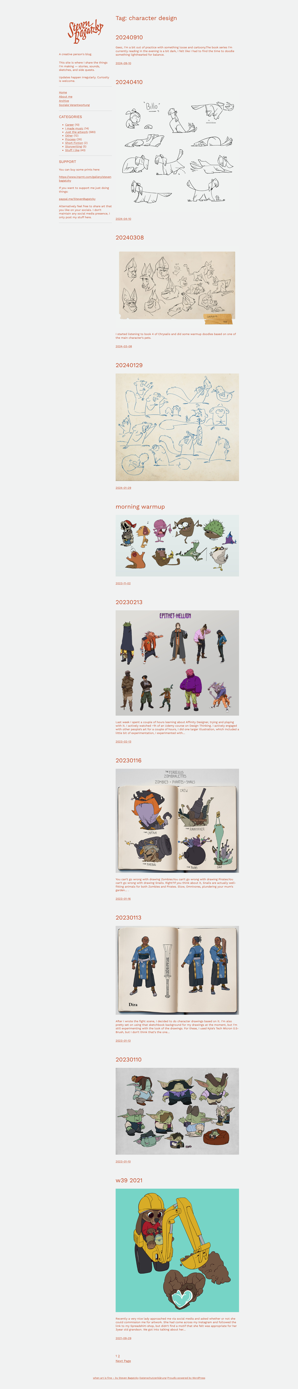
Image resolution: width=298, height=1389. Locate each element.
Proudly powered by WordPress (186, 1377)
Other (69, 135)
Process (70, 139)
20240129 (129, 365)
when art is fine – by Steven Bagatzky (116, 1377)
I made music (74, 128)
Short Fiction (74, 142)
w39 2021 (129, 1180)
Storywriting (73, 146)
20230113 (128, 917)
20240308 (130, 237)
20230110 (129, 1059)
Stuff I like (72, 150)
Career (69, 124)
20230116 (129, 760)
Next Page (123, 1361)
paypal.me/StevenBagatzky (77, 198)
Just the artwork (76, 132)
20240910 (129, 37)
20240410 (129, 82)
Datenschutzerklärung (153, 1377)
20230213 (129, 602)
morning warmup (140, 506)
